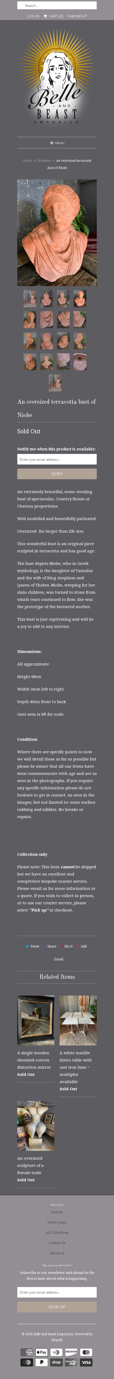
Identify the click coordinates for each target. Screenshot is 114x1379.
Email (58, 959)
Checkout (77, 16)
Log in (33, 16)
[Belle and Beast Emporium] (57, 80)
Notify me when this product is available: (56, 449)
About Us (57, 1253)
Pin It (68, 946)
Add (84, 946)
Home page (57, 1222)
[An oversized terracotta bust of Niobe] (57, 232)
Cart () (55, 16)
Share (51, 946)
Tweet (34, 946)
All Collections (57, 1233)
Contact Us (57, 1243)
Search (57, 1212)
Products (44, 161)
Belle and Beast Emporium (53, 1334)
